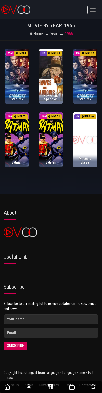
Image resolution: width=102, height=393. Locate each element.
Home (38, 33)
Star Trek (17, 99)
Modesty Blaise (85, 160)
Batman (17, 162)
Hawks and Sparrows (51, 97)
